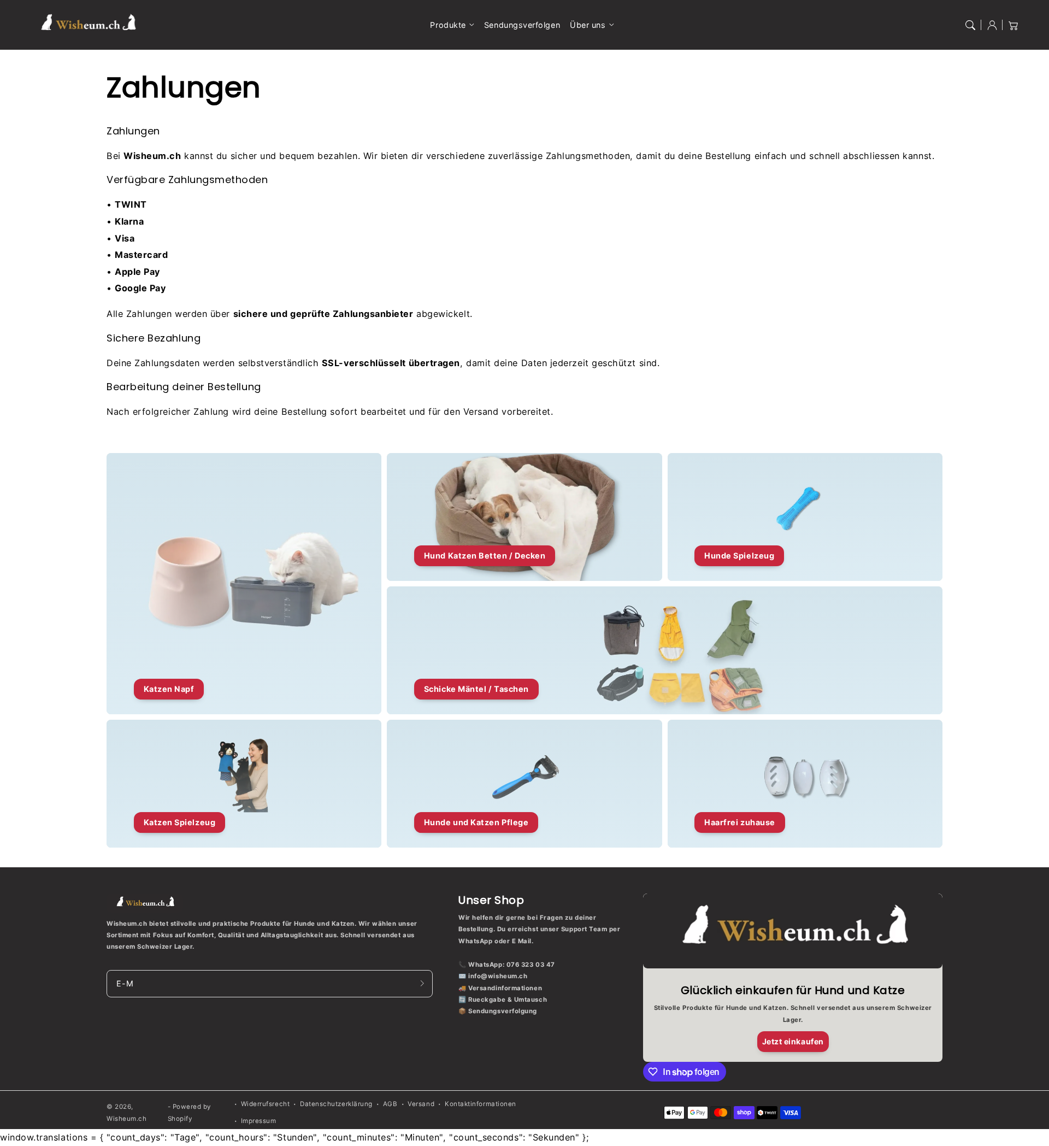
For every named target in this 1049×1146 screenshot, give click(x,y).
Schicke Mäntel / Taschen (476, 689)
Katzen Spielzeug (180, 822)
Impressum (258, 1121)
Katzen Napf (169, 689)
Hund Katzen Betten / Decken (485, 555)
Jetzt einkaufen (793, 1041)
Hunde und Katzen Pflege (476, 822)
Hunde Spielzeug (739, 555)
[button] (970, 25)
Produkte (447, 25)
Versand (421, 1104)
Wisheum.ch (126, 1119)
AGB (390, 1104)
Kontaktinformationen (480, 1104)
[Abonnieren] (422, 983)
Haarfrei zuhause (739, 822)
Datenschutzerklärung (336, 1104)
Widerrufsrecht (265, 1104)
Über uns (587, 25)
